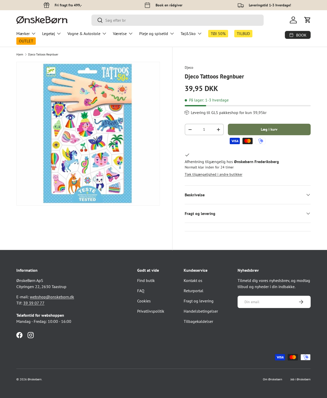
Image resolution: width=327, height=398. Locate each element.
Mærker (23, 33)
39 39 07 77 (33, 302)
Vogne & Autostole (83, 33)
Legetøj (48, 33)
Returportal (193, 290)
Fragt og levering (199, 300)
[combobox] (177, 20)
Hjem (19, 54)
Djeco (189, 67)
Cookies (144, 300)
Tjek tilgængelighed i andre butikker (213, 174)
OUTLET (26, 40)
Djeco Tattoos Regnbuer (43, 54)
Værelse (120, 33)
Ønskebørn (35, 379)
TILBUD (243, 33)
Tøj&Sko (188, 33)
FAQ (140, 290)
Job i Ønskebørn (300, 379)
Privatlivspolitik (150, 311)
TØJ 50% (218, 33)
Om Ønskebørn (272, 379)
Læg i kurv (269, 129)
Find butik (146, 280)
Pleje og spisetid (153, 33)
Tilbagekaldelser (198, 321)
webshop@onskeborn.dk (52, 296)
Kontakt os (193, 280)
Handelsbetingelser (201, 311)
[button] (307, 20)
